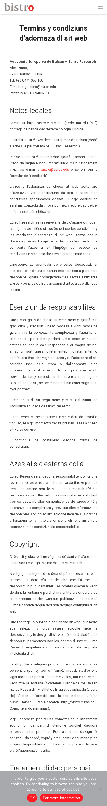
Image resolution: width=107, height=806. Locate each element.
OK (32, 798)
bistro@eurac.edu (55, 169)
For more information (61, 798)
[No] (100, 788)
